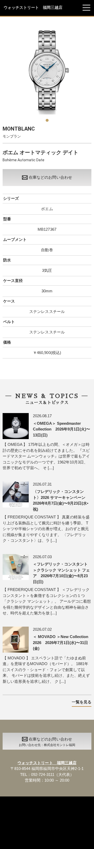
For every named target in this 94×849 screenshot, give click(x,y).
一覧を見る (81, 702)
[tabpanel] (47, 70)
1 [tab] (47, 118)
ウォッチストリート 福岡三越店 (33, 7)
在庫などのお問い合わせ (50, 177)
